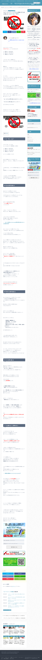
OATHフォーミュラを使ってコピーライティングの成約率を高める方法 (16, 601)
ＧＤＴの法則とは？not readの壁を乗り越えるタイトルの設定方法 (14, 615)
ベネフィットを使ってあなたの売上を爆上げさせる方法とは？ (16, 595)
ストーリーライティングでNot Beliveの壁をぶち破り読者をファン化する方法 (16, 598)
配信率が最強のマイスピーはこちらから (12, 473)
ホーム (11, 3)
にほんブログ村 (30, 154)
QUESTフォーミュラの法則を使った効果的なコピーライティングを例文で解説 (16, 604)
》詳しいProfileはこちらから (34, 68)
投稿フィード (30, 137)
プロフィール (16, 3)
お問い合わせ (38, 3)
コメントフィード (30, 139)
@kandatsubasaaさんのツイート (33, 127)
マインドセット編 (27, 3)
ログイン (13, 586)
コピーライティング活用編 (8, 591)
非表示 (7, 133)
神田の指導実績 (32, 4)
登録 (28, 134)
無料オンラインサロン (22, 4)
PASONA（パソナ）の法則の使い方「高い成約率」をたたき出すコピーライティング (16, 607)
